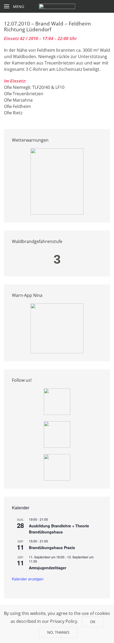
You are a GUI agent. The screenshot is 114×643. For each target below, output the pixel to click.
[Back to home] (57, 6)
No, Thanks (58, 632)
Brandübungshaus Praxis (52, 547)
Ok (92, 621)
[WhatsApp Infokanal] (57, 401)
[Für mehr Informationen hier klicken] (57, 181)
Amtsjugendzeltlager (47, 567)
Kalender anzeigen (27, 578)
